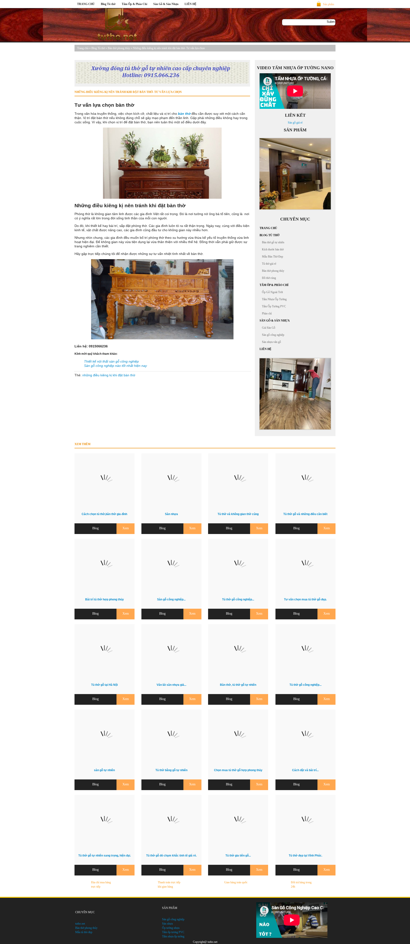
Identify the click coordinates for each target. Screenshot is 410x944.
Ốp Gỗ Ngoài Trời (272, 292)
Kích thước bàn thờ (273, 249)
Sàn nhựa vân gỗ (271, 342)
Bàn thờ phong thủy (119, 48)
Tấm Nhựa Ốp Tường (274, 299)
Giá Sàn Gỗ (268, 327)
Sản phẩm (328, 4)
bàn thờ (184, 113)
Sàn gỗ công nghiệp (273, 334)
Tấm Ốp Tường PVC (274, 306)
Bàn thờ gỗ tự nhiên (273, 242)
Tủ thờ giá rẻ (269, 263)
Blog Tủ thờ (108, 4)
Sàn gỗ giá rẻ (295, 122)
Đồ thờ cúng (269, 278)
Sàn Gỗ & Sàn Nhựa (165, 4)
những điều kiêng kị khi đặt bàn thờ (108, 375)
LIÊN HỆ (190, 4)
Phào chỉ (267, 313)
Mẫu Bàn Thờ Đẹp (272, 256)
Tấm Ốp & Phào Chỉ (134, 4)
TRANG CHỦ (86, 4)
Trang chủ (83, 48)
